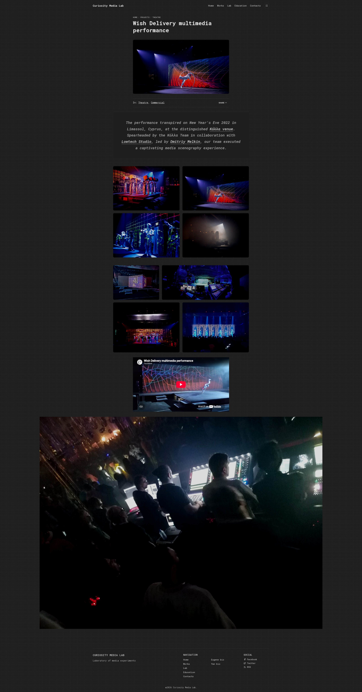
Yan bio (215, 663)
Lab (229, 5)
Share (221, 102)
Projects (144, 17)
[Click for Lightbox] (146, 188)
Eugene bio (217, 659)
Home (211, 5)
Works (220, 5)
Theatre (156, 17)
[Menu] (266, 5)
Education (241, 5)
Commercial (157, 102)
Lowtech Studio (136, 141)
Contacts (255, 5)
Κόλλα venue (221, 128)
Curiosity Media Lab (184, 687)
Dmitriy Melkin (185, 141)
